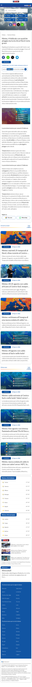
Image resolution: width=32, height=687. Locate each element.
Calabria (18, 614)
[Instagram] (14, 24)
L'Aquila (17, 644)
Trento (3, 631)
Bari (17, 648)
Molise (3, 611)
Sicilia (3, 618)
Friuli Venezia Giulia (6, 601)
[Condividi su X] (12, 58)
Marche (18, 598)
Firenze (17, 638)
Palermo (4, 654)
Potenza (4, 651)
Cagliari (17, 654)
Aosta (17, 625)
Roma (17, 641)
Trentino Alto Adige (6, 595)
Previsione (6, 62)
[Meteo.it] (27, 5)
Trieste (3, 635)
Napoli (3, 644)
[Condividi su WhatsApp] (8, 58)
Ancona (4, 638)
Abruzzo (18, 608)
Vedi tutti (29, 226)
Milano (17, 628)
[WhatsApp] (22, 24)
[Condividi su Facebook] (3, 58)
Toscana (18, 601)
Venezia (18, 631)
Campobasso (5, 648)
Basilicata (4, 614)
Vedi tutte (28, 368)
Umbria (3, 605)
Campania (4, 608)
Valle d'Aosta (19, 588)
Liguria (3, 591)
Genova (4, 628)
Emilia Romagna (5, 598)
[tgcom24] (16, 2)
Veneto (17, 595)
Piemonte (4, 588)
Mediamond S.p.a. (13, 676)
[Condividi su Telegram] (17, 58)
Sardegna (18, 618)
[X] (18, 24)
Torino (3, 625)
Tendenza (6, 392)
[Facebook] (10, 24)
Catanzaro (18, 651)
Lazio (17, 605)
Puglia (17, 611)
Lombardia (18, 591)
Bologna (18, 635)
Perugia (3, 641)
